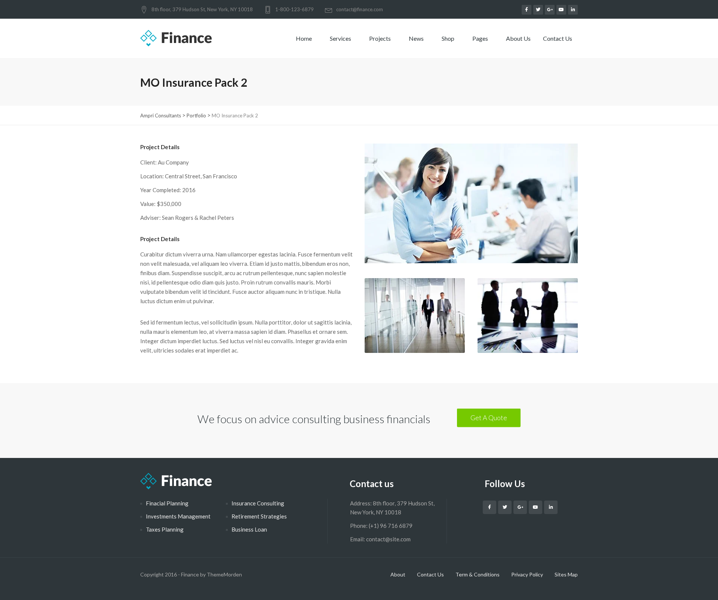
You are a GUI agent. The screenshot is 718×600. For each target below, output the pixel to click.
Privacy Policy (527, 574)
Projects (380, 38)
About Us (518, 38)
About (397, 574)
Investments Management (178, 516)
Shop (448, 38)
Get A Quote (488, 417)
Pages (480, 38)
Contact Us (558, 38)
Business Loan (249, 529)
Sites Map (566, 574)
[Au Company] (471, 211)
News (417, 38)
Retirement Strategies (259, 516)
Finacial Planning (167, 503)
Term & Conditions (477, 574)
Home (304, 38)
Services (341, 38)
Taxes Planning (165, 529)
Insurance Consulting (257, 503)
